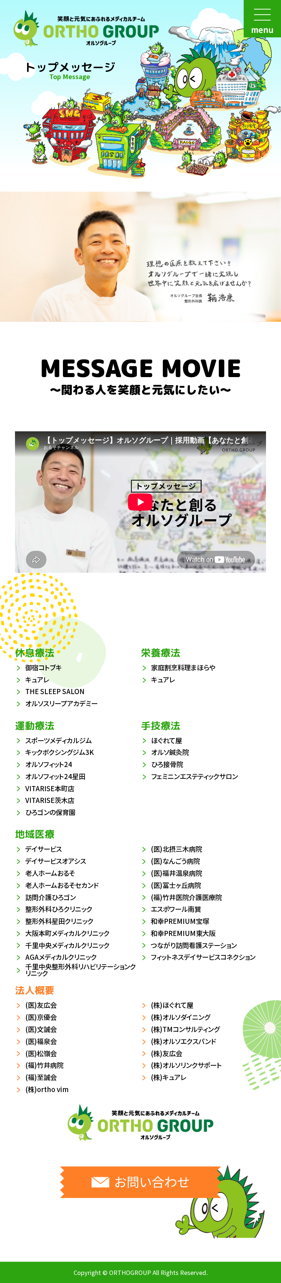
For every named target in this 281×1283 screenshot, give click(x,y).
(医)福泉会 (41, 1041)
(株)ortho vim (47, 1089)
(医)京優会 (41, 1017)
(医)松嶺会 (41, 1053)
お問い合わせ (152, 1181)
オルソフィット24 (48, 764)
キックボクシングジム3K (59, 752)
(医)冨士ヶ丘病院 (176, 885)
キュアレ (37, 679)
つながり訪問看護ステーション (194, 945)
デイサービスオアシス (55, 861)
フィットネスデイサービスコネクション (203, 957)
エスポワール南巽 (176, 909)
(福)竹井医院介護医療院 (186, 897)
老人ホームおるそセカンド (61, 885)
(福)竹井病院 (44, 1065)
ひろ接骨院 (167, 764)
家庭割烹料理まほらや (183, 667)
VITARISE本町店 (49, 788)
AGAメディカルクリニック (61, 957)
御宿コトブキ (43, 667)
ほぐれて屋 (166, 740)
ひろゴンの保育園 (50, 812)
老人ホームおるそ (50, 873)
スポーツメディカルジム (58, 740)
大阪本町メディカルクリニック (67, 933)
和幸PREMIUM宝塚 (180, 921)
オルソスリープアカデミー (61, 703)
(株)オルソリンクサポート (186, 1065)
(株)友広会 (166, 1053)
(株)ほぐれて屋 (172, 1005)
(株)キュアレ (168, 1077)
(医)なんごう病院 (175, 861)
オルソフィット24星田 (55, 776)
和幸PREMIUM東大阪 (183, 933)
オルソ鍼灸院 (170, 752)
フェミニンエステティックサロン (194, 776)
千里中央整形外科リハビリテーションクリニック (80, 970)
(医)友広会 (41, 1005)
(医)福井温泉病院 (176, 873)
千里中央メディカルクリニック (67, 945)
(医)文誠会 (41, 1029)
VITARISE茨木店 (49, 800)
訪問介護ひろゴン (50, 897)
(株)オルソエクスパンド (183, 1041)
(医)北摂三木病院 (176, 849)
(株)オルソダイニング (180, 1017)
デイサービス (43, 849)
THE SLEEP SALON (55, 691)
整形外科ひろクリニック (58, 909)
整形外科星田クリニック (59, 921)
